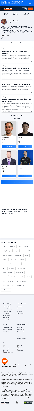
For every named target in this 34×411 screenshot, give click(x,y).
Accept (30, 3)
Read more (9, 146)
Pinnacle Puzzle (19, 272)
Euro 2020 (13, 259)
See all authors (17, 182)
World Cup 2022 (6, 290)
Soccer (4, 277)
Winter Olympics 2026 (8, 285)
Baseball (5, 246)
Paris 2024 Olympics (7, 272)
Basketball (12, 246)
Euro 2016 (5, 259)
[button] (10, 304)
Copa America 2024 (7, 255)
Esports (26, 255)
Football (4, 264)
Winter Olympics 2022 (22, 281)
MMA (4, 268)
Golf (19, 264)
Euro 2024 (22, 259)
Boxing (15, 250)
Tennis (28, 277)
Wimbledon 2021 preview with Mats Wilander (15, 68)
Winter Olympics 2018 (8, 281)
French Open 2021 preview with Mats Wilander (16, 84)
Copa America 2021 (25, 250)
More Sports (11, 268)
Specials (21, 277)
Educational (18, 255)
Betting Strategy (6, 250)
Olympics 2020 (21, 268)
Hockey (25, 264)
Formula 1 (12, 264)
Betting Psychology (23, 246)
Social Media (13, 277)
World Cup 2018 (20, 285)
